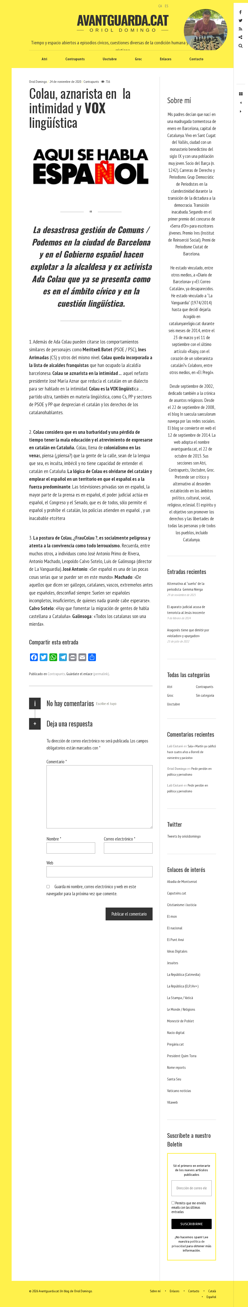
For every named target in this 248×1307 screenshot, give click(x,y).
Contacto (196, 58)
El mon (172, 916)
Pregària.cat (175, 1044)
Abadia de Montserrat (182, 881)
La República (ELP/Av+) (183, 986)
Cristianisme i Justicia (181, 904)
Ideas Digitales (177, 951)
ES (166, 5)
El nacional (174, 927)
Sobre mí (155, 1291)
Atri (44, 58)
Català (212, 1291)
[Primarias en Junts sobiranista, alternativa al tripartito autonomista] (240, 111)
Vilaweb (172, 1102)
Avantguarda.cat (122, 20)
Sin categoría (205, 695)
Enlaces (165, 58)
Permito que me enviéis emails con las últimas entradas (188, 1207)
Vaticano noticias (179, 1090)
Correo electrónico (119, 839)
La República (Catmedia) (183, 974)
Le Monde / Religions (181, 1009)
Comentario (56, 761)
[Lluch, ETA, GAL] (240, 103)
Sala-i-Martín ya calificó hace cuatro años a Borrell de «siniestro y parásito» (191, 752)
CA (160, 5)
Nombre (53, 839)
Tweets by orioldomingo (184, 836)
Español (211, 1297)
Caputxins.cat (176, 893)
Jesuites (172, 962)
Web (49, 863)
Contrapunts (75, 58)
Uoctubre (110, 58)
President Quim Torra (181, 1055)
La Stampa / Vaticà (180, 997)
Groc (138, 58)
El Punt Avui (175, 939)
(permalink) (101, 673)
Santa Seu (174, 1079)
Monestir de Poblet (180, 1020)
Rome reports (176, 1067)
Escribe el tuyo (106, 703)
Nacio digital (176, 1032)
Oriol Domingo (38, 81)
